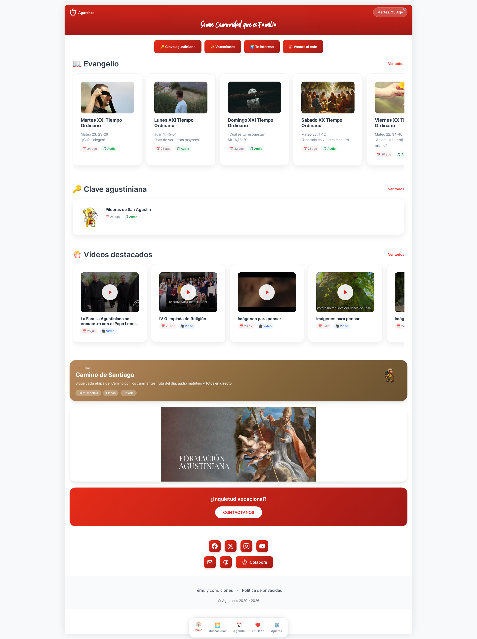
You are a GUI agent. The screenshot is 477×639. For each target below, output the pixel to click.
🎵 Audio (109, 148)
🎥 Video (108, 331)
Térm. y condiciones (214, 590)
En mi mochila (88, 393)
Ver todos (396, 63)
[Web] (226, 562)
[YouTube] (262, 546)
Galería (128, 393)
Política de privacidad (262, 590)
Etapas (111, 393)
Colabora (258, 562)
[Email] (210, 562)
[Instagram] (246, 546)
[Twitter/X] (231, 546)
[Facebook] (215, 546)
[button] (238, 376)
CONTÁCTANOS (238, 512)
